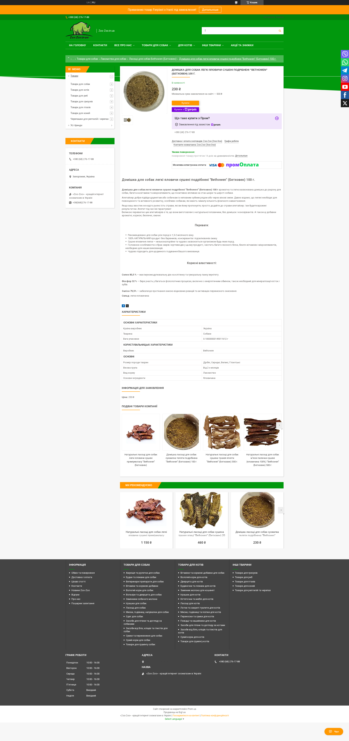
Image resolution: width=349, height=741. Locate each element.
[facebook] (123, 306)
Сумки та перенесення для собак (144, 635)
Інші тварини (211, 45)
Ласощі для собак (136, 607)
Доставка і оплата (81, 577)
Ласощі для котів (190, 603)
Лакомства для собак (113, 58)
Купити (185, 103)
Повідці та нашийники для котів (198, 620)
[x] (127, 306)
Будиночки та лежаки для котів (198, 586)
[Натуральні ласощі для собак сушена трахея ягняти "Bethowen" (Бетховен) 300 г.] (222, 432)
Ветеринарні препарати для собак (145, 581)
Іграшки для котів (190, 594)
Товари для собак (155, 45)
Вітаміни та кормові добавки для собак (202, 572)
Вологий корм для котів (193, 577)
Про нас (75, 599)
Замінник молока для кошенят (197, 590)
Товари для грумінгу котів (194, 641)
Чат (336, 731)
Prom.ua (192, 709)
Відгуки (75, 594)
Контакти (100, 45)
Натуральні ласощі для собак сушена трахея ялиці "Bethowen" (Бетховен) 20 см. (201, 533)
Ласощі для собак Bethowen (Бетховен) (152, 58)
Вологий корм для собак (139, 590)
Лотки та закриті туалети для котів (200, 607)
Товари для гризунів (82, 101)
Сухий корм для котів (192, 637)
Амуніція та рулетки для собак (143, 572)
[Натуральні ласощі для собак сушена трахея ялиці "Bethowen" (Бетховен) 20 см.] (201, 510)
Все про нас (123, 45)
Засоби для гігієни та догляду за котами (202, 625)
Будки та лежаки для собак (141, 577)
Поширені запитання (82, 603)
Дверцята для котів (191, 581)
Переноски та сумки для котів (197, 616)
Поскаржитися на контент (186, 715)
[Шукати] (280, 30)
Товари (74, 75)
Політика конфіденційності (215, 715)
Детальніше (210, 9)
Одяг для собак (134, 616)
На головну (77, 45)
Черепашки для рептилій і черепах (90, 119)
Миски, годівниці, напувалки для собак (147, 612)
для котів (185, 45)
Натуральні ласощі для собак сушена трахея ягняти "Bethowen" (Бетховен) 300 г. (222, 458)
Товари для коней (80, 113)
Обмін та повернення (83, 572)
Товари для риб (79, 95)
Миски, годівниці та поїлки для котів (200, 612)
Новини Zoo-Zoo (80, 590)
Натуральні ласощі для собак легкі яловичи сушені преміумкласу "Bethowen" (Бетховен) (146, 533)
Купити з (179, 109)
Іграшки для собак (136, 603)
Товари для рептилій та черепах (253, 590)
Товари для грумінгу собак (140, 644)
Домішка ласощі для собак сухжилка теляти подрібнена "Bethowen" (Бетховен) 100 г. (181, 458)
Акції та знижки (242, 45)
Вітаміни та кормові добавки (142, 586)
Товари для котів (80, 89)
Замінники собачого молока (141, 599)
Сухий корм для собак (138, 640)
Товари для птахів (81, 107)
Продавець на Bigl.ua (175, 712)
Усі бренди (76, 125)
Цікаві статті (78, 581)
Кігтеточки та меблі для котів (196, 599)
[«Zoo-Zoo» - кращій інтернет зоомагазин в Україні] (79, 31)
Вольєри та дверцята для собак (144, 594)
